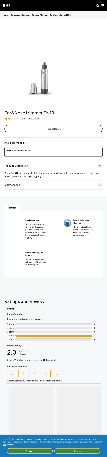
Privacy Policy (45, 442)
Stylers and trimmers (20, 15)
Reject (77, 451)
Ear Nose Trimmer (39, 15)
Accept (29, 451)
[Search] (97, 5)
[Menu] (102, 5)
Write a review (33, 118)
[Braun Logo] (6, 5)
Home (5, 15)
